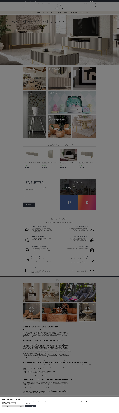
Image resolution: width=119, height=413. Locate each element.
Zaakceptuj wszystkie (30, 406)
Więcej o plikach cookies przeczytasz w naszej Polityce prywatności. (16, 403)
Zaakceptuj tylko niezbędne (9, 406)
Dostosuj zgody (20, 406)
